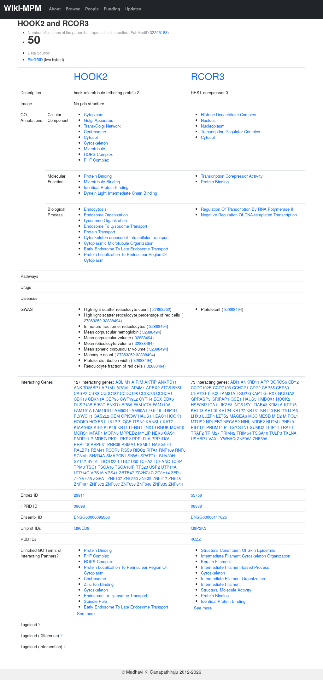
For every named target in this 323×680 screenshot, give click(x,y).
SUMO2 (257, 427)
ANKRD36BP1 (87, 388)
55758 (196, 495)
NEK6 (157, 433)
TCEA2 (145, 461)
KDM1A (275, 405)
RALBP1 (82, 450)
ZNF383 (244, 439)
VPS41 (111, 473)
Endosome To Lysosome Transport (115, 226)
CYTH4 (145, 399)
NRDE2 (258, 422)
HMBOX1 (266, 399)
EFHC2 (211, 393)
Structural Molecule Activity (226, 590)
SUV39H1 (168, 456)
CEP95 (112, 399)
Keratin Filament (216, 561)
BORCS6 (278, 382)
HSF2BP (199, 405)
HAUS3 (249, 399)
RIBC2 (139, 450)
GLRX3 (270, 393)
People (92, 9)
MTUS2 (198, 422)
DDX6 (168, 399)
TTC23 (142, 467)
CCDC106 (222, 388)
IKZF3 (226, 405)
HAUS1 (144, 416)
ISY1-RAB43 (255, 405)
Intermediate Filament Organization (233, 578)
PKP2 (125, 439)
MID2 (277, 416)
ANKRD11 (167, 382)
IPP (116, 422)
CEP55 (268, 388)
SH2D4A (97, 456)
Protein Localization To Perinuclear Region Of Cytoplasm (125, 257)
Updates (133, 9)
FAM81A (227, 393)
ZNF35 (145, 478)
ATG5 (166, 388)
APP (265, 382)
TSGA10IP (125, 467)
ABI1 (234, 382)
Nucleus (208, 120)
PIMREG (99, 439)
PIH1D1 (198, 427)
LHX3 (196, 416)
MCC (252, 416)
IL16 (108, 422)
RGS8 (126, 450)
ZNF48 (174, 478)
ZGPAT (99, 478)
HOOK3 (81, 422)
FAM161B (102, 410)
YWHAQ (228, 439)
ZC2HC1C (144, 473)
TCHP (176, 461)
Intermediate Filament (221, 584)
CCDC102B (201, 388)
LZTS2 (222, 416)
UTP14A (169, 467)
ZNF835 (160, 484)
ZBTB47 (126, 473)
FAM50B (120, 410)
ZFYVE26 (83, 478)
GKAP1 (255, 393)
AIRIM (137, 382)
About (55, 9)
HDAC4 (159, 416)
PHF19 (287, 422)
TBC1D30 (129, 461)
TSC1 (91, 467)
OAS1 (169, 433)
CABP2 (80, 393)
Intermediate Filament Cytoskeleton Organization (245, 556)
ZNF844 (175, 484)
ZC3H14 (162, 473)
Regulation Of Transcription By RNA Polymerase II (247, 209)
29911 (79, 495)
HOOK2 (91, 76)
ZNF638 (128, 484)
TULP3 (275, 433)
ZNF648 (144, 484)
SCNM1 (81, 456)
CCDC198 (129, 393)
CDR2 (255, 388)
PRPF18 (81, 444)
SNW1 (133, 456)
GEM (115, 416)
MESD (265, 416)
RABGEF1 (161, 444)
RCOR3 (208, 76)
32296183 (158, 32)
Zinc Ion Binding (99, 584)
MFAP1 (96, 433)
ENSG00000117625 (209, 517)
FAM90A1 (138, 410)
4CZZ (196, 539)
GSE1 (236, 399)
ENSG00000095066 (92, 517)
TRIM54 (244, 433)
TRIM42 (228, 433)
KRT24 (225, 410)
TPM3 (79, 467)
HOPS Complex (98, 154)
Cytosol (91, 137)
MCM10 (177, 427)
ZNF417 (160, 478)
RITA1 (152, 450)
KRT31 (252, 410)
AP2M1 (123, 388)
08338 (196, 506)
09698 (79, 506)
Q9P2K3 (198, 528)
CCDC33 (147, 393)
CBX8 (94, 393)
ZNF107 (115, 478)
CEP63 (282, 388)
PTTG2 (230, 427)
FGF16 (155, 410)
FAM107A (142, 405)
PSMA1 (128, 444)
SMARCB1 (116, 456)
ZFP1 (176, 473)
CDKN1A (96, 399)
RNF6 (180, 450)
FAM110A (162, 405)
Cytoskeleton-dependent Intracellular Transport (126, 237)
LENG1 (135, 427)
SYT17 (80, 461)
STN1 (243, 427)
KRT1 (122, 427)
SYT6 (92, 461)
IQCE (126, 422)
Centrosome (95, 131)
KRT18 (197, 410)
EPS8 (126, 405)
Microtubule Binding (102, 182)
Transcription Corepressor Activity (232, 176)
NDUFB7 (214, 422)
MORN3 (111, 433)
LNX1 (149, 427)
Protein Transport (99, 232)
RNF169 (166, 450)
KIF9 (98, 427)
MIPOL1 (290, 416)
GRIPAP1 (220, 399)
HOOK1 (174, 416)
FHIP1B (169, 410)
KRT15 (290, 405)
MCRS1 (81, 433)
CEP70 (197, 393)
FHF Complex (96, 160)
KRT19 (211, 410)
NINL (245, 422)
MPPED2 (128, 433)
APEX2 (153, 388)
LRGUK (162, 427)
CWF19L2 (129, 399)
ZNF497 (81, 484)
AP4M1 (138, 388)
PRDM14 (214, 427)
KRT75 (280, 410)
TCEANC (162, 461)
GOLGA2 (286, 393)
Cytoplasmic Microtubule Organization (118, 243)
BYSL (177, 388)
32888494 (111, 320)
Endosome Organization (106, 215)
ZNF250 (130, 478)
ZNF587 (112, 484)
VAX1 (213, 439)
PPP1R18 (141, 439)
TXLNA (290, 433)
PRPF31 (98, 444)
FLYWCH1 (83, 416)
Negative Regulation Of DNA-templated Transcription (249, 215)
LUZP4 (208, 416)
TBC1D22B (109, 461)
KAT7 (168, 422)
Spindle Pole (95, 601)
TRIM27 (212, 433)
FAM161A (83, 410)
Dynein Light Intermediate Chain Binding (120, 193)
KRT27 (238, 410)
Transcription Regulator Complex (230, 131)
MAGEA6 (238, 416)
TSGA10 (106, 467)
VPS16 (97, 473)
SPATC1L (149, 456)
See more (86, 613)
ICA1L (214, 405)
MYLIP (144, 433)
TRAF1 (286, 427)
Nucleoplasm (213, 126)
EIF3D (99, 405)
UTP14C (81, 473)
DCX (158, 399)
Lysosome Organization (105, 220)
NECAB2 (231, 422)
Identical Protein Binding (106, 187)
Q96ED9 (81, 528)
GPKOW (129, 416)
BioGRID (35, 59)
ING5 (238, 405)
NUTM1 (273, 422)
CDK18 (80, 399)
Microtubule (94, 148)
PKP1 (113, 439)
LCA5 (293, 410)
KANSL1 (154, 422)
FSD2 (242, 393)
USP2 (154, 467)
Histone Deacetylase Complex (228, 114)
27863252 (161, 309)
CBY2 (293, 382)
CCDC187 (110, 393)
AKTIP (150, 382)
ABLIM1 (122, 382)
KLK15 (110, 427)
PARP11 (81, 439)
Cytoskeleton (96, 143)
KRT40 (266, 410)
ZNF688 (260, 439)
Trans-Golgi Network (102, 126)
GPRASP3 (200, 399)
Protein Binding (98, 176)
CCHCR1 (164, 393)
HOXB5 (96, 422)
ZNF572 (97, 484)
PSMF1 (144, 444)
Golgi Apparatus (98, 120)
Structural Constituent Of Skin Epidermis (238, 550)
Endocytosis (95, 209)
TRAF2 (197, 433)
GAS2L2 (101, 416)
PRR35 (113, 444)
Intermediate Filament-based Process (235, 567)
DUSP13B (83, 405)
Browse (73, 9)
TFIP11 (272, 427)
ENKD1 (113, 405)
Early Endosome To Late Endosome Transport (126, 249)
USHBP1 (199, 439)
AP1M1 (108, 388)
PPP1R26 (160, 439)
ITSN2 (138, 422)
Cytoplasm (93, 114)
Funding (112, 9)
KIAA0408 (83, 427)
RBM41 (97, 450)
